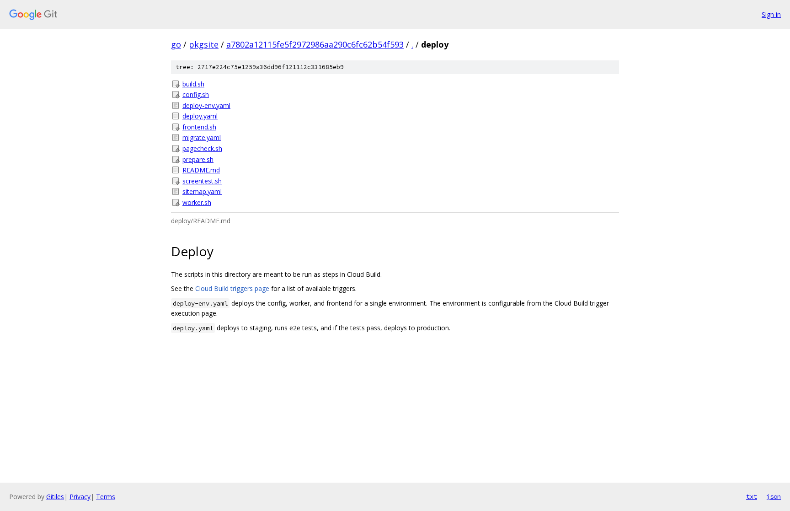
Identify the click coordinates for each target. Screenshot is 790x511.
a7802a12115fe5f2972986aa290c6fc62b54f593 (315, 44)
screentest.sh (202, 181)
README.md (201, 170)
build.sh (193, 84)
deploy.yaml (200, 116)
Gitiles (55, 496)
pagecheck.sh (202, 148)
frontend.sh (199, 127)
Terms (105, 496)
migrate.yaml (201, 137)
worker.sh (196, 202)
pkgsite (204, 44)
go (176, 44)
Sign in (771, 14)
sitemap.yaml (202, 191)
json (773, 496)
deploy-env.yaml (206, 105)
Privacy (80, 496)
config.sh (195, 94)
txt (751, 496)
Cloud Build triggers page (232, 288)
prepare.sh (198, 159)
